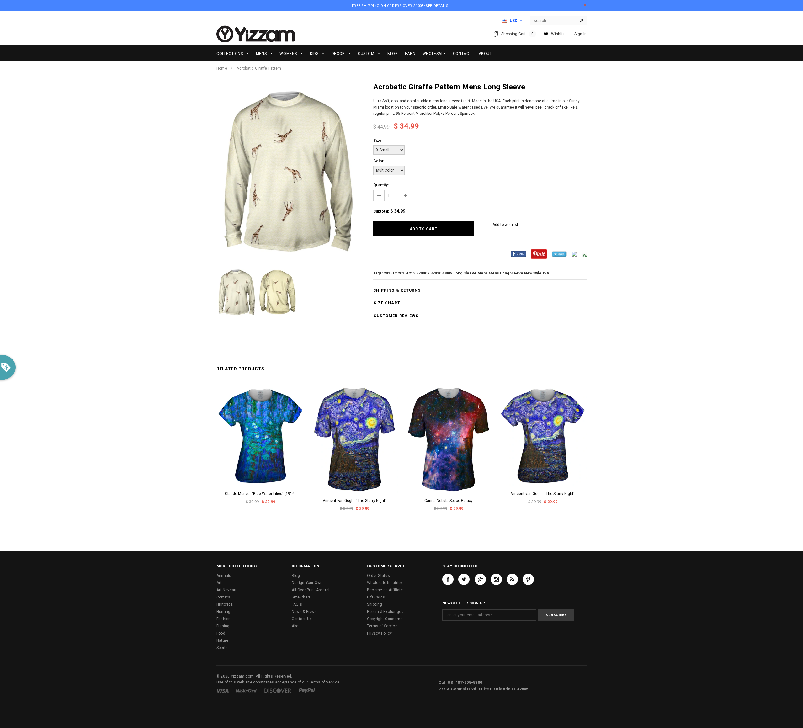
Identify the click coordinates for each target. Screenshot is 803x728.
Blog (296, 575)
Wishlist (558, 34)
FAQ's (297, 604)
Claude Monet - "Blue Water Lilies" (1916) (260, 494)
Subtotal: (381, 211)
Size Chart (301, 597)
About (297, 626)
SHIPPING (384, 290)
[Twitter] (559, 254)
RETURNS (411, 290)
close (585, 5)
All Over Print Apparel (310, 590)
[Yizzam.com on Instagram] (496, 579)
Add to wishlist (505, 224)
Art (219, 583)
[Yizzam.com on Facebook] (448, 579)
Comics (223, 597)
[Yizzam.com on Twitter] (464, 579)
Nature (222, 640)
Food (220, 633)
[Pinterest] (539, 254)
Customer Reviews (396, 316)
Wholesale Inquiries (385, 583)
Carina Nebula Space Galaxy (448, 500)
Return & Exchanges (385, 611)
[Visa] (222, 690)
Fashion (223, 619)
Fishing (223, 626)
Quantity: (381, 185)
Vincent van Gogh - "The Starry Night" (354, 500)
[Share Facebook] (518, 254)
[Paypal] (307, 690)
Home (221, 68)
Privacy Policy (379, 633)
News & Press (304, 611)
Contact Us (302, 619)
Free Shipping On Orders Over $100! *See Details (400, 6)
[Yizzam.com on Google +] (480, 579)
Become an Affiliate (385, 590)
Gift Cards (376, 597)
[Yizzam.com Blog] (512, 579)
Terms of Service (382, 626)
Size (377, 140)
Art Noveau (226, 590)
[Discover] (277, 690)
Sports (222, 648)
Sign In (580, 34)
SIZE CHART (387, 303)
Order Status (378, 575)
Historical (225, 604)
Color (378, 161)
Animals (223, 575)
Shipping (374, 604)
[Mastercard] (246, 690)
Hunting (223, 611)
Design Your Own (307, 583)
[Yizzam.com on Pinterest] (528, 579)
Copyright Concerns (384, 619)
